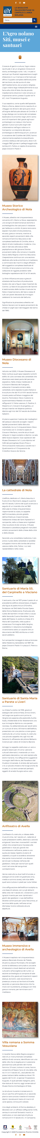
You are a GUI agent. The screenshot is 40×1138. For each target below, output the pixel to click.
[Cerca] (34, 20)
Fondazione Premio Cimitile (27, 1132)
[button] (36, 26)
